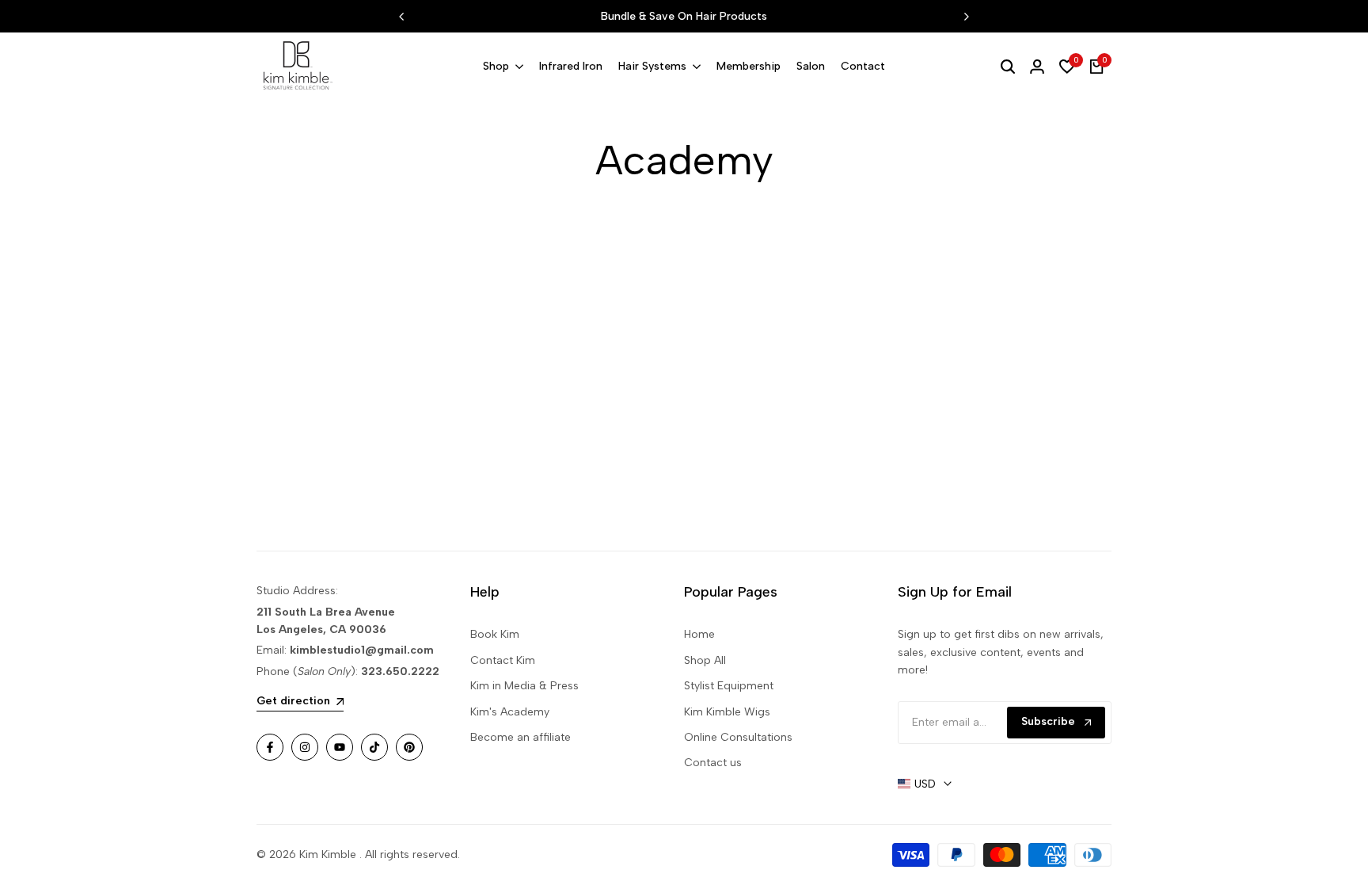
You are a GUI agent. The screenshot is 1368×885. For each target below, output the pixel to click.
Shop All (705, 660)
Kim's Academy (509, 712)
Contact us (713, 762)
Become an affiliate (520, 737)
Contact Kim (502, 660)
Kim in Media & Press (524, 685)
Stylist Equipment (728, 685)
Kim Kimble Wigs (727, 712)
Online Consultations (738, 737)
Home (699, 634)
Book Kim (494, 634)
